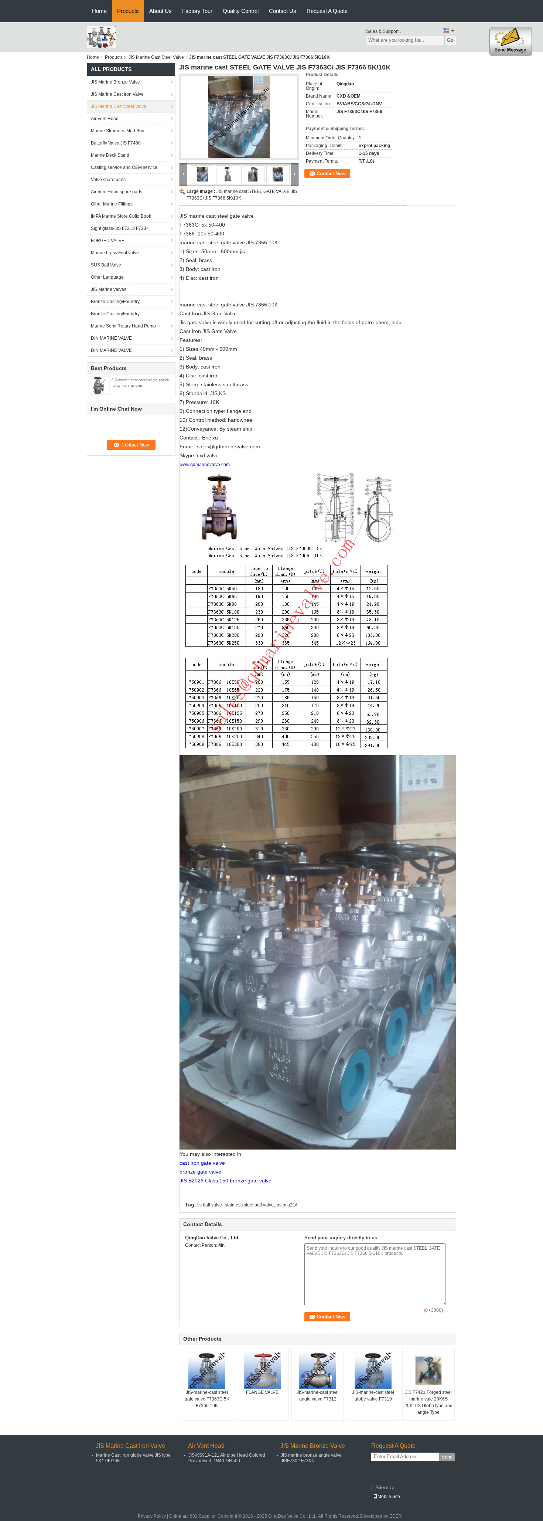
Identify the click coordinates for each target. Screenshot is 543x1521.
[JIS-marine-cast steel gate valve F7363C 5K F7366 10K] (207, 1370)
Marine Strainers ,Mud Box (117, 130)
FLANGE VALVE (262, 1392)
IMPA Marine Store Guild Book (121, 216)
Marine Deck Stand (110, 155)
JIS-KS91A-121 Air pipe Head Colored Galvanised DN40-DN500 (226, 1458)
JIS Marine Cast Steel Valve (156, 57)
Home (99, 11)
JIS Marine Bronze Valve (115, 82)
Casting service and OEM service (124, 167)
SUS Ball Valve (106, 265)
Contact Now (331, 173)
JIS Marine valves (108, 289)
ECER (395, 1516)
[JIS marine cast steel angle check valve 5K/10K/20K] (99, 385)
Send (446, 1457)
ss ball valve (209, 1205)
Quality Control (241, 11)
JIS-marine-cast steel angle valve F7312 (318, 1396)
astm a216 (287, 1205)
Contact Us (282, 11)
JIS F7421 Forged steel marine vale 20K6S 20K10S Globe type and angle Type (428, 1402)
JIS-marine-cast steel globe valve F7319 (373, 1396)
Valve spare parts (108, 179)
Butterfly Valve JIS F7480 (116, 143)
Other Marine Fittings (112, 204)
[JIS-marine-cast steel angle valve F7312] (318, 1370)
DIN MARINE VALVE (111, 338)
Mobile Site (389, 1496)
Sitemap (385, 1487)
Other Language (107, 277)
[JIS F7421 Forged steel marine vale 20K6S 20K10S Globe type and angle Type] (428, 1370)
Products (128, 11)
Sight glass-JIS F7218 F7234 (120, 228)
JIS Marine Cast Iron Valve (117, 94)
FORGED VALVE (107, 240)
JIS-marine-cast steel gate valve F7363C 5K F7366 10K (207, 1399)
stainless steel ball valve (249, 1205)
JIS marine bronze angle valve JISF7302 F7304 (311, 1458)
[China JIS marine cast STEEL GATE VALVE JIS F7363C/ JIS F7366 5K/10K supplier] (239, 117)
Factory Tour (197, 11)
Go (450, 40)
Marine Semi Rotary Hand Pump (123, 326)
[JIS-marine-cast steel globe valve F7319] (373, 1370)
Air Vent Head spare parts (116, 191)
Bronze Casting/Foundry (115, 301)
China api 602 (183, 1516)
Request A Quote (327, 11)
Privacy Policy (152, 1516)
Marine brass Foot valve (115, 252)
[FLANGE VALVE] (262, 1370)
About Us (160, 11)
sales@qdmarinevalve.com (228, 446)
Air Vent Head (105, 118)
